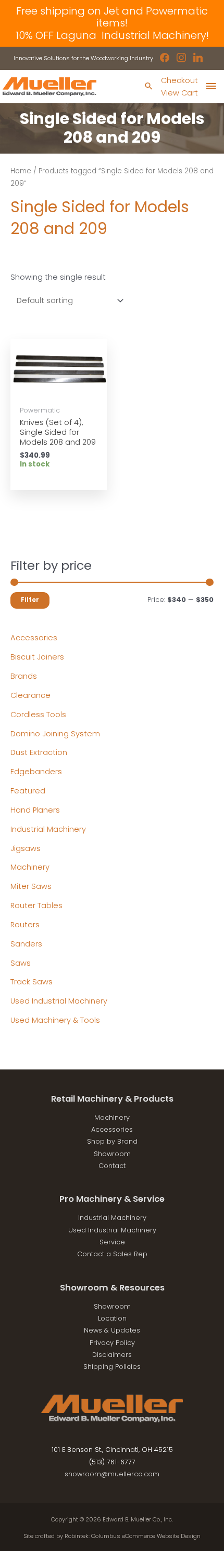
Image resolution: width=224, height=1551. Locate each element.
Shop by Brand (112, 1141)
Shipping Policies (112, 1366)
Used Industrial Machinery (58, 1001)
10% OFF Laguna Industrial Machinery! (112, 35)
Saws (20, 963)
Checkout (179, 80)
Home (20, 171)
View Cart (179, 93)
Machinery (29, 867)
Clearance (30, 695)
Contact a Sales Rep (112, 1254)
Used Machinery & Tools (55, 1020)
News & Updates (112, 1330)
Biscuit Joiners (37, 657)
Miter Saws (31, 886)
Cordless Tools (38, 714)
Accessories (33, 638)
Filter (30, 600)
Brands (23, 676)
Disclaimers (112, 1354)
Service (112, 1242)
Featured (27, 791)
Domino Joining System (55, 734)
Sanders (26, 944)
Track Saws (31, 982)
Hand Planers (35, 810)
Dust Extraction (38, 752)
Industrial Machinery (48, 829)
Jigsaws (25, 848)
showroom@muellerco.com (112, 1474)
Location (112, 1318)
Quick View (58, 391)
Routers (25, 924)
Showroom (112, 1153)
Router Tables (36, 905)
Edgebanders (36, 771)
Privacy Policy (112, 1342)
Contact (112, 1165)
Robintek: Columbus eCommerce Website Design (133, 1536)
